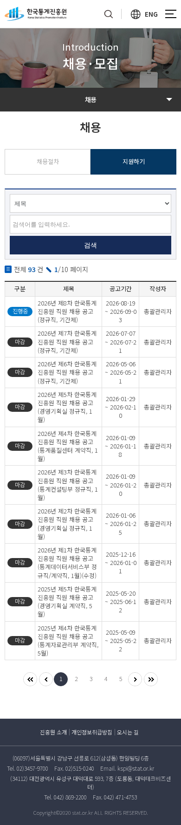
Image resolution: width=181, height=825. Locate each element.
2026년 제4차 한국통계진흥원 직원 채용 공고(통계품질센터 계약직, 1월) (68, 446)
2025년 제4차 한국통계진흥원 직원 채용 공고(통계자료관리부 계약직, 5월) (68, 641)
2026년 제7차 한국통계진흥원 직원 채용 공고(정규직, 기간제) (67, 341)
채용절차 (48, 161)
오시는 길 (128, 732)
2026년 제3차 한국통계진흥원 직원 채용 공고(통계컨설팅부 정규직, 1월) (68, 485)
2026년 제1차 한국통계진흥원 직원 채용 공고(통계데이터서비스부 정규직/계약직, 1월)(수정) (67, 563)
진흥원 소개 (53, 732)
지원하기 (134, 161)
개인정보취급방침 (91, 732)
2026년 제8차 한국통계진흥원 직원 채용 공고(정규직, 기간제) (67, 311)
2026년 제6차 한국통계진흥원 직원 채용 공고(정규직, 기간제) (67, 372)
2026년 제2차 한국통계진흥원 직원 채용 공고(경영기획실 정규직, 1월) (67, 524)
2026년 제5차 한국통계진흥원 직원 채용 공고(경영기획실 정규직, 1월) (67, 407)
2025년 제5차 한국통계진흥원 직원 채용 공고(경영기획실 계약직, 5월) (67, 602)
